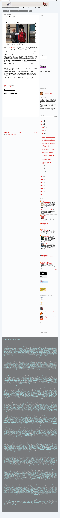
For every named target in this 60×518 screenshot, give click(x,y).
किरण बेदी (54, 381)
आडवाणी (30, 361)
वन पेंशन (53, 474)
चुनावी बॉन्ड (29, 397)
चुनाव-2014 (20, 396)
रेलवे (16, 471)
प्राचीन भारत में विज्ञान (54, 433)
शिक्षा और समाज (38, 485)
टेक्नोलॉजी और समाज (42, 404)
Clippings (38, 343)
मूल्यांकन (39, 458)
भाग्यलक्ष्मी (43, 443)
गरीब (24, 389)
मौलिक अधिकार (18, 461)
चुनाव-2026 (13, 397)
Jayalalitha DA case (10, 347)
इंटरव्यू (46, 365)
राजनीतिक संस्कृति (23, 465)
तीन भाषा (48, 409)
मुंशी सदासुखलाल (12, 458)
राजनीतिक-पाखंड (39, 465)
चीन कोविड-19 (35, 394)
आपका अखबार (32, 362)
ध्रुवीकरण (12, 416)
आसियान (7, 365)
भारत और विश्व (21, 444)
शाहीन (15, 485)
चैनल (38, 397)
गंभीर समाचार (20, 389)
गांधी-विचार (7, 390)
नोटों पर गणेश (18, 422)
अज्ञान (42, 350)
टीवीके (9, 404)
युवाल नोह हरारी (14, 462)
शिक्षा (29, 485)
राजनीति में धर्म (29, 464)
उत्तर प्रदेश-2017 (25, 369)
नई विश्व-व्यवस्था (19, 416)
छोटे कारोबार (48, 397)
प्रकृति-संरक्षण (26, 432)
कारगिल (27, 381)
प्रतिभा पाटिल (6, 433)
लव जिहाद (28, 472)
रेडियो (51, 470)
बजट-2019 (55, 436)
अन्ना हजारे (23, 352)
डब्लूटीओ (38, 406)
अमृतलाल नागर (20, 354)
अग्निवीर (15, 350)
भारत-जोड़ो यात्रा (25, 447)
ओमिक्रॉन (20, 377)
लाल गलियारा (34, 472)
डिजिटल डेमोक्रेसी (50, 406)
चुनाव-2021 (44, 396)
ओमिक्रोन (24, 377)
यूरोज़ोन (45, 462)
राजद (36, 463)
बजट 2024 (34, 436)
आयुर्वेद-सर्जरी (21, 363)
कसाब (19, 380)
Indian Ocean (5, 346)
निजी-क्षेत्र (48, 419)
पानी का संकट (23, 429)
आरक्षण (28, 363)
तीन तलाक (44, 409)
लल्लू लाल (24, 472)
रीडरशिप (26, 470)
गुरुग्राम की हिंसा (8, 391)
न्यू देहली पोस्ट (50, 422)
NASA (44, 347)
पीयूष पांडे (24, 430)
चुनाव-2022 (49, 396)
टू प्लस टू (13, 404)
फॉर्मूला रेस (46, 435)
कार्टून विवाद (33, 381)
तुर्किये (5, 410)
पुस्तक (4, 431)
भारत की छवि (38, 444)
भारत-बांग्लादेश (55, 447)
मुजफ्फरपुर (25, 457)
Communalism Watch (44, 255)
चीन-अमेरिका (39, 394)
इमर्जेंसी (39, 366)
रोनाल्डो (37, 471)
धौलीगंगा (9, 416)
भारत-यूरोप (20, 448)
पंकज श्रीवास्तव (23, 423)
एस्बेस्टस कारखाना (18, 376)
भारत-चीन (46, 446)
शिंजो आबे (47, 485)
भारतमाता (48, 448)
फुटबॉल (26, 435)
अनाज (11, 352)
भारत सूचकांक (41, 445)
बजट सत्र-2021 (42, 436)
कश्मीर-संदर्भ (50, 379)
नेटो (55, 420)
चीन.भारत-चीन (52, 394)
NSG (49, 347)
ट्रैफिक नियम (18, 406)
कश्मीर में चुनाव (36, 379)
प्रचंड (29, 432)
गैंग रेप (42, 391)
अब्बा (18, 353)
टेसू (55, 404)
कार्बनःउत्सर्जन (37, 381)
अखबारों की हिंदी (54, 349)
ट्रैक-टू (11, 406)
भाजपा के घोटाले (50, 443)
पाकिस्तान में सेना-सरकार (14, 428)
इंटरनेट (27, 365)
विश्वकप (50, 479)
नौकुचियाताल (33, 422)
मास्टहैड (11, 456)
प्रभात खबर (28, 433)
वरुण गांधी (8, 475)
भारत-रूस (24, 448)
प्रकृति (22, 432)
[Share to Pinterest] (13, 85)
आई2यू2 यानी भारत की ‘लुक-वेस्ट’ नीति (47, 145)
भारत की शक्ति (48, 444)
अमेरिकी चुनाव (41, 355)
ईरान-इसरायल (39, 368)
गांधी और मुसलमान (46, 389)
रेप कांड (54, 470)
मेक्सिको (49, 458)
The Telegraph (21, 349)
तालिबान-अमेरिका (27, 409)
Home (20, 132)
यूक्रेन (23, 462)
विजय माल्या (52, 476)
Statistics (54, 348)
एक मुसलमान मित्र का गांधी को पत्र (46, 159)
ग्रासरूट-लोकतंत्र (35, 392)
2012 (42, 188)
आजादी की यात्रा (17, 361)
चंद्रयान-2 (36, 393)
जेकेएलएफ (29, 402)
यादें (41, 461)
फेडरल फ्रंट (36, 435)
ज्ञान (10, 403)
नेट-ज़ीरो (46, 420)
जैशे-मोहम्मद (44, 402)
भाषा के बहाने (43, 229)
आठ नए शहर (26, 361)
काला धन (44, 381)
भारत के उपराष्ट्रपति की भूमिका (46, 146)
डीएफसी (26, 407)
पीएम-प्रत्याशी (7, 430)
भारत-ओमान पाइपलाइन (36, 446)
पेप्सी (44, 431)
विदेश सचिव (42, 477)
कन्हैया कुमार (20, 378)
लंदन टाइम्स (8, 472)
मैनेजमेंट (15, 459)
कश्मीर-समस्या (55, 379)
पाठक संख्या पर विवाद (14, 429)
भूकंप (55, 450)
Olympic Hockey (53, 347)
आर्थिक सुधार (17, 364)
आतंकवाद (33, 361)
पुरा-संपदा (50, 430)
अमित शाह (12, 354)
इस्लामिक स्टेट (49, 367)
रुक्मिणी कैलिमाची (30, 470)
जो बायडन (54, 402)
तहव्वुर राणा (16, 409)
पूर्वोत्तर (22, 431)
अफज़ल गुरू (6, 353)
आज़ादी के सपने (22, 361)
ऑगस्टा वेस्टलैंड (35, 376)
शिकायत (24, 485)
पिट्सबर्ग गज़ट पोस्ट (53, 429)
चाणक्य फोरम (54, 393)
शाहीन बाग (18, 485)
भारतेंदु (27, 450)
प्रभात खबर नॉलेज (34, 433)
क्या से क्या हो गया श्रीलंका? (45, 148)
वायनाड (7, 476)
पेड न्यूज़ (41, 431)
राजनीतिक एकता (44, 464)
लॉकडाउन (27, 473)
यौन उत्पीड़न (7, 463)
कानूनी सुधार (18, 381)
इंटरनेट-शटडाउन (36, 365)
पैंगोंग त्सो (53, 431)
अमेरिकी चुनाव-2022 (53, 355)
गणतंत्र (53, 388)
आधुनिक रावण (21, 362)
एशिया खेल (33, 375)
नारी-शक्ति (23, 419)
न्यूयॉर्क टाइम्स (18, 423)
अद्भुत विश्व (45, 351)
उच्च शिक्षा (5, 369)
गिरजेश (28, 390)
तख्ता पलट (37, 408)
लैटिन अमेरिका (23, 473)
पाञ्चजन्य (7, 429)
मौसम (21, 461)
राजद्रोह (39, 463)
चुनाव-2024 (5, 397)
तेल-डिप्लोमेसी (17, 410)
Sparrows (50, 348)
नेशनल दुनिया (35, 421)
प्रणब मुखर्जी (39, 432)
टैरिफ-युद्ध (11, 405)
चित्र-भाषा (17, 394)
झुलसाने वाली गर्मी (12, 47)
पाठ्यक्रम (19, 429)
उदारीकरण (8, 370)
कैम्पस (56, 383)
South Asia (46, 348)
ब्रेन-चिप (17, 443)
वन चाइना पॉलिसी (44, 474)
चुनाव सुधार (16, 396)
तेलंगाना (21, 410)
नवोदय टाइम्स (16, 418)
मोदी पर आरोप (37, 460)
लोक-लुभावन (34, 473)
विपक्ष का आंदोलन (54, 478)
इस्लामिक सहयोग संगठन (43, 367)
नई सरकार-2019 (28, 416)
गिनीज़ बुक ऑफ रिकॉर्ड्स (23, 390)
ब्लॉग (22, 443)
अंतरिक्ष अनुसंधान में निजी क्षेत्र (16, 351)
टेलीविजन (50, 404)
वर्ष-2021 (23, 475)
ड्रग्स (24, 408)
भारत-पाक (33, 447)
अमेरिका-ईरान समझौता (17, 355)
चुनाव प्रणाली (50, 395)
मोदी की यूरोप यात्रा (23, 460)
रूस (37, 470)
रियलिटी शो (23, 470)
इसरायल (18, 367)
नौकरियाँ (30, 422)
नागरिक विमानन (36, 418)
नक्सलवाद (49, 416)
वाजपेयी (50, 475)
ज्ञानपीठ (13, 403)
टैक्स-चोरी (8, 405)
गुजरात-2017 (50, 390)
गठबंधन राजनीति (48, 388)
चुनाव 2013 (24, 395)
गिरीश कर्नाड (34, 390)
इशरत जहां (54, 366)
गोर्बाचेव (11, 392)
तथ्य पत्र (40, 408)
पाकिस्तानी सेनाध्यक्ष (42, 428)
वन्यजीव (5, 475)
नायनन (16, 419)
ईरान (21, 368)
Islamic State (51, 346)
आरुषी (34, 363)
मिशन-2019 (21, 456)
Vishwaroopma (33, 349)
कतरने (10, 378)
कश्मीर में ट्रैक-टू (41, 379)
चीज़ (23, 394)
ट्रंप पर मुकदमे (46, 405)
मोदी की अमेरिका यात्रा (17, 460)
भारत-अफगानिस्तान (53, 445)
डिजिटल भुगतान (55, 406)
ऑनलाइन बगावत (44, 376)
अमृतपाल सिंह (16, 354)
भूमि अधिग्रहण (14, 451)
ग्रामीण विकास (26, 392)
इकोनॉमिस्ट (12, 365)
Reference (20, 348)
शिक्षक (27, 485)
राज (34, 463)
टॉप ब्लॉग (15, 405)
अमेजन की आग (25, 354)
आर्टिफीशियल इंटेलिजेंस (41, 363)
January (43, 173)
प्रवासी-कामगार (40, 433)
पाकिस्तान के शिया (42, 427)
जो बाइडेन (51, 402)
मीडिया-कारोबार (5, 457)
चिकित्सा (8, 394)
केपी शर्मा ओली (38, 383)
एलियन (27, 375)
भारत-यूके (13, 448)
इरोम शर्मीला (47, 366)
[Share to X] (11, 85)
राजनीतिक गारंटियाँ (49, 464)
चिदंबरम (21, 394)
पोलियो (20, 432)
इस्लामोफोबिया (53, 367)
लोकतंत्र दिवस (49, 473)
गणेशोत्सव (17, 389)
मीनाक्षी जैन (15, 457)
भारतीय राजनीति (42, 449)
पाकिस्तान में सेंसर (20, 428)
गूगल (21, 391)
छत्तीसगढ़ (41, 397)
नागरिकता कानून (44, 418)
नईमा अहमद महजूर (34, 416)
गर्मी (6, 86)
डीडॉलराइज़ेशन (34, 407)
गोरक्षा (8, 392)
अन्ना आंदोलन (19, 352)
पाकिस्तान (22, 427)
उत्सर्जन (51, 369)
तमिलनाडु (48, 408)
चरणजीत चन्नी (50, 393)
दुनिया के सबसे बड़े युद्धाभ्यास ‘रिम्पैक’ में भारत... (48, 149)
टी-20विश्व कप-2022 (43, 403)
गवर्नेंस (40, 389)
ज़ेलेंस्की (41, 402)
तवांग (9, 409)
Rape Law (16, 348)
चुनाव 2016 (32, 395)
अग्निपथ (13, 350)
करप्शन (51, 378)
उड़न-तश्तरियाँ (9, 369)
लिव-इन (51, 472)
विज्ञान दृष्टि (16, 477)
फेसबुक (42, 435)
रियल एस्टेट (19, 470)
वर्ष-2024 (26, 475)
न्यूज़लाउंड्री (9, 423)
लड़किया (56, 471)
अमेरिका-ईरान (11, 355)
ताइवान (19, 409)
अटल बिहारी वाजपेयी (46, 350)
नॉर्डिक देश (54, 421)
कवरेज (15, 379)
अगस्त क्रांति (5, 350)
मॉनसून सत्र (21, 459)
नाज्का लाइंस (54, 418)
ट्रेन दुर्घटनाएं (8, 406)
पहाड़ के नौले (14, 427)
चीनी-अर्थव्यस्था (12, 395)
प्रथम (12, 433)
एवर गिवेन (30, 375)
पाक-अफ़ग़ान (18, 427)
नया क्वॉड (12, 417)
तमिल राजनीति (44, 408)
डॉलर (11, 408)
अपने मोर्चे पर (43, 201)
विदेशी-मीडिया (15, 478)
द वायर (41, 410)
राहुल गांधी (53, 469)
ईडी (9, 368)
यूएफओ (20, 462)
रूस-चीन (41, 470)
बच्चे (19, 436)
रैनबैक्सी (23, 471)
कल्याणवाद (13, 379)
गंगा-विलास (28, 388)
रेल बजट (7, 471)
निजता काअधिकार (37, 419)
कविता (18, 379)
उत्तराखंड (48, 369)
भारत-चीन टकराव (52, 446)
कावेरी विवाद (48, 381)
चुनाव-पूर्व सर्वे (18, 397)
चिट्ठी (10, 394)
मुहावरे (33, 458)
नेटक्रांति (52, 420)
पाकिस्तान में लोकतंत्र (7, 428)
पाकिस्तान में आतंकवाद (47, 427)
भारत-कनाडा (42, 446)
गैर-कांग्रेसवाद (45, 391)
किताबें (51, 381)
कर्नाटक (5, 379)
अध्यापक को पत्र (5, 352)
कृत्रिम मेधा (42, 382)
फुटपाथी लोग (22, 435)
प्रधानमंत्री (19, 433)
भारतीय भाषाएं (19, 449)
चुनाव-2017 (24, 396)
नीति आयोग (25, 420)
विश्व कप (24, 479)
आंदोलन (18, 362)
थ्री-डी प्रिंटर (38, 410)
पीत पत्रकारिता (17, 430)
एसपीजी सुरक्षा (54, 375)
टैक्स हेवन (5, 405)
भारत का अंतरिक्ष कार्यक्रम (28, 444)
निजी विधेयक (44, 419)
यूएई (17, 462)
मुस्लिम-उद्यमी (27, 458)
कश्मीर (21, 379)
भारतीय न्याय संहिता (14, 449)
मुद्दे (27, 457)
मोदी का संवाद (12, 460)
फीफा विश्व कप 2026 (17, 435)
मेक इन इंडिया (45, 458)
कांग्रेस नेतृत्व (44, 380)
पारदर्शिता (31, 429)
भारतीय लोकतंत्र (48, 449)
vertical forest (28, 349)
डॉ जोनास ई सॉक (7, 408)
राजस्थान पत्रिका (53, 465)
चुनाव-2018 (29, 396)
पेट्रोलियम (38, 431)
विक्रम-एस (39, 476)
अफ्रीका (16, 353)
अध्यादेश (55, 351)
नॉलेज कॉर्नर (5, 422)
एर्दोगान (20, 375)
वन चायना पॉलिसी (49, 474)
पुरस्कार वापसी (46, 430)
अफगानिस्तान (49, 352)
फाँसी (47, 434)
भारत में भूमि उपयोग (23, 445)
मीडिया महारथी (54, 456)
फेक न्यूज (29, 435)
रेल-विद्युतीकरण (10, 471)
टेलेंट (53, 404)
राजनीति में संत (39, 464)
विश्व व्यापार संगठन (39, 479)
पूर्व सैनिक (16, 431)
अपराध (28, 352)
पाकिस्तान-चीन (25, 428)
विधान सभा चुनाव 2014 (24, 478)
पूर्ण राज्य (13, 431)
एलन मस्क (23, 375)
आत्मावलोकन (5, 362)
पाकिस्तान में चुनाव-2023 (54, 427)
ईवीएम (52, 368)
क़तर (7, 378)
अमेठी (28, 354)
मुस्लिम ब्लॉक (19, 458)
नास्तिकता (28, 419)
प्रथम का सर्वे (15, 433)
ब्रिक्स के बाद (7, 443)
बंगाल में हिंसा (15, 436)
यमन (26, 461)
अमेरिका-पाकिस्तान (27, 355)
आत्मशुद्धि (52, 361)
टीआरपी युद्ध (48, 403)
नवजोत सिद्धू (53, 417)
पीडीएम (13, 430)
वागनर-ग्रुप (46, 475)
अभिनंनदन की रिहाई (41, 353)
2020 (42, 176)
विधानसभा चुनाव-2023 (38, 478)
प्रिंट (4, 434)
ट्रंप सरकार (51, 405)
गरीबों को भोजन (30, 389)
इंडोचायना (5, 366)
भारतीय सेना (10, 450)
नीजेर (19, 420)
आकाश (4, 361)
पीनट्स (21, 430)
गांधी (42, 389)
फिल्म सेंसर (7, 435)
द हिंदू (44, 410)
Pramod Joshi (46, 92)
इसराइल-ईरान (9, 367)
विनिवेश (49, 478)
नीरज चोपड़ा (37, 420)
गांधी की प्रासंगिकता (52, 389)
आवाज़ (37, 364)
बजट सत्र (38, 436)
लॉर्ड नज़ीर (31, 473)
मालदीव (5, 456)
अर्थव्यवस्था (48, 357)
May (43, 167)
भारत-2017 (48, 445)
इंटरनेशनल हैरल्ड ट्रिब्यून (41, 365)
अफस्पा (13, 353)
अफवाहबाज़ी (9, 353)
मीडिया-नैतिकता (10, 457)
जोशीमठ (7, 403)
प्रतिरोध (9, 433)
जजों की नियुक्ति (53, 397)
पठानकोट (48, 423)
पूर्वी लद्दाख (19, 431)
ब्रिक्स (4, 443)
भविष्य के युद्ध (36, 443)
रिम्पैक (16, 470)
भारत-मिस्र (6, 448)
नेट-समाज (49, 420)
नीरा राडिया (40, 420)
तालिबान (22, 409)
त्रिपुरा (29, 410)
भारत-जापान (15, 447)
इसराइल (5, 367)
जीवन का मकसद (15, 402)
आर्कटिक (37, 363)
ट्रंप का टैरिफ (29, 405)
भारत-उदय (26, 446)
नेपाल (9, 421)
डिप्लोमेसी (10, 407)
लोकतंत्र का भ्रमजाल (43, 473)
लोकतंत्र (38, 473)
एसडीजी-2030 (49, 375)
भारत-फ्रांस (50, 447)
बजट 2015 (30, 436)
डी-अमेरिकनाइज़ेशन (19, 407)
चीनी (56, 394)
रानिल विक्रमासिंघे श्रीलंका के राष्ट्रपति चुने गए (48, 140)
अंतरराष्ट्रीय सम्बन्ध (6, 351)
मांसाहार (8, 456)
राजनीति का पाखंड (10, 464)
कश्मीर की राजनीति (26, 379)
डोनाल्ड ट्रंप (14, 408)
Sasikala (36, 348)
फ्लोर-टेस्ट (9, 436)
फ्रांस (52, 435)
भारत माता (5, 445)
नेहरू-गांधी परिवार (46, 421)
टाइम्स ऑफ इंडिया (30, 403)
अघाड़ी (21, 350)
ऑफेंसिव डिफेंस (5, 377)
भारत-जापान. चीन (20, 447)
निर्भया (12, 420)
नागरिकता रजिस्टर (50, 418)
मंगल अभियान (31, 451)
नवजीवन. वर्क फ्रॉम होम (48, 417)
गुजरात (46, 390)
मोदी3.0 (56, 460)
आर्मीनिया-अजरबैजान (32, 364)
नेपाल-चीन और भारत (18, 421)
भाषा (33, 450)
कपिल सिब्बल (27, 378)
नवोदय (12, 418)
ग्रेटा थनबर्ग (46, 392)
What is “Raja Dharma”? (44, 224)
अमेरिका (31, 354)
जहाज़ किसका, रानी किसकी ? (48, 243)
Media (32, 347)
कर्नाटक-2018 (9, 379)
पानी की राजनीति (27, 429)
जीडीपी (11, 402)
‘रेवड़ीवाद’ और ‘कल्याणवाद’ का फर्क (46, 136)
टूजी (15, 404)
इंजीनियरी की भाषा (23, 365)
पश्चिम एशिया (40, 425)
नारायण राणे (19, 419)
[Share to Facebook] (12, 85)
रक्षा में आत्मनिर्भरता (18, 463)
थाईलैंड (31, 410)
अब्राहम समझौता (31, 353)
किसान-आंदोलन (23, 382)
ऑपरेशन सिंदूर (53, 376)
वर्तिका (17, 475)
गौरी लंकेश (16, 392)
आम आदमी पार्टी (52, 362)
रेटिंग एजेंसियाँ (48, 470)
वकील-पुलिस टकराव (33, 474)
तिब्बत (35, 409)
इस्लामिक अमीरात (33, 367)
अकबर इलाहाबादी (41, 349)
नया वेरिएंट (18, 417)
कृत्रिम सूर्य (45, 382)
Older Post (35, 132)
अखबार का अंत (49, 349)
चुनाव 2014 (28, 395)
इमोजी (41, 366)
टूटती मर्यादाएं (18, 404)
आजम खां (7, 361)
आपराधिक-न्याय (39, 362)
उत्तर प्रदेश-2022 (31, 369)
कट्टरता (51, 377)
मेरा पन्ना (30, 10)
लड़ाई (5, 472)
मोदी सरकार (41, 460)
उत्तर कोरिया (16, 369)
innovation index (36, 346)
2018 (42, 179)
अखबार (45, 349)
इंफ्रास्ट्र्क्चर (26, 366)
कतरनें (13, 378)
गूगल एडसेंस (25, 391)
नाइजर (28, 418)
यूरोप (13, 86)
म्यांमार (24, 461)
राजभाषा (42, 465)
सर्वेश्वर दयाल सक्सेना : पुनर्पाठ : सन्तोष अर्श (46, 209)
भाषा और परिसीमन (38, 450)
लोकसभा (13, 474)
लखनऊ (53, 471)
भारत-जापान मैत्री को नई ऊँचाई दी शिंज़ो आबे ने (48, 155)
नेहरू (42, 421)
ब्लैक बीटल (20, 443)
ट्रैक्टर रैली (15, 406)
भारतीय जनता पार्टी (8, 449)
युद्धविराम (54, 461)
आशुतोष (49, 364)
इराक (44, 366)
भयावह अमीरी (30, 443)
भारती (50, 448)
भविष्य (33, 443)
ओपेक (14, 377)
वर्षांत (37, 475)
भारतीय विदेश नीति (6, 450)
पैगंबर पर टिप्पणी (49, 431)
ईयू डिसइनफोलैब (15, 368)
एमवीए (4, 375)
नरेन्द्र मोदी (37, 417)
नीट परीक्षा (22, 420)
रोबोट (39, 471)
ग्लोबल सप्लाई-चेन (13, 393)
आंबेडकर (43, 362)
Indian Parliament (10, 346)
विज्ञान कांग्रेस (12, 477)
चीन (25, 394)
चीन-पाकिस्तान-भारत (47, 394)
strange (9, 349)
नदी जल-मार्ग (55, 416)
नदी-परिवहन (5, 417)
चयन (43, 393)
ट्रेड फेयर (5, 406)
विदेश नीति (38, 477)
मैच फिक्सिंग (12, 459)
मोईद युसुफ (39, 459)
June (43, 165)
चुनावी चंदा (25, 397)
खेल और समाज (12, 388)
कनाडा (17, 378)
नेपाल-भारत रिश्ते (25, 421)
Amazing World (51, 342)
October (43, 130)
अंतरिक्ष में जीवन (32, 351)
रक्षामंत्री (26, 463)
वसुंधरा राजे (43, 475)
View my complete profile (47, 93)
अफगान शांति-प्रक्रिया (39, 352)
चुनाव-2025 (10, 397)
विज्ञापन (24, 477)
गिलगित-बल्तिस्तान (39, 390)
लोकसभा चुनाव (21, 474)
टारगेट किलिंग (37, 403)
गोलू (13, 392)
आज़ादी (13, 361)
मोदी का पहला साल (52, 459)
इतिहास (7, 366)
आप (28, 362)
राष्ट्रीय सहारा (16, 469)
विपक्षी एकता (9, 479)
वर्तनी (11, 475)
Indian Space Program (22, 346)
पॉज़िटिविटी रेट (7, 432)
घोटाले (29, 393)
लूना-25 (7, 473)
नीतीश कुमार (32, 420)
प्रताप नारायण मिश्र (49, 432)
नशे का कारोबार (24, 418)
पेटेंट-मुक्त (32, 431)
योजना (50, 462)
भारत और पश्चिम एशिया (16, 444)
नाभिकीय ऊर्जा (9, 419)
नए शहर (38, 416)
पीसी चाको (30, 430)
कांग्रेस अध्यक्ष (30, 380)
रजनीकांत (29, 463)
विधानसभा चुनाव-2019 (31, 478)
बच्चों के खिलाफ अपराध (23, 436)
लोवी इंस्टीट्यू (25, 474)
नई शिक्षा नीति (23, 416)
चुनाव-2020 (40, 396)
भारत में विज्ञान (28, 445)
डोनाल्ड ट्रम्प (18, 408)
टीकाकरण (5, 404)
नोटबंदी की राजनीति (13, 422)
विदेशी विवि (11, 478)
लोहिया (29, 474)
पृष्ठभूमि (26, 431)
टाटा (34, 403)
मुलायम (49, 457)
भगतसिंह (27, 443)
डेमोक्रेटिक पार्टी (52, 407)
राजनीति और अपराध (51, 463)
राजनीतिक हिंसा (28, 465)
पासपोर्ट (49, 429)
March (43, 170)
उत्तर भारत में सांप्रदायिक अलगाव (38, 369)
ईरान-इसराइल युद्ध (35, 368)
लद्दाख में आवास (15, 472)
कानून (15, 381)
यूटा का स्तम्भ (31, 462)
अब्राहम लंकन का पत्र (25, 353)
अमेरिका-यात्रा (32, 355)
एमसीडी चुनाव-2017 (8, 375)
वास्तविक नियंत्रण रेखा (17, 476)
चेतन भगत (35, 397)
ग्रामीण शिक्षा (30, 392)
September (44, 131)
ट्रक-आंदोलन (21, 405)
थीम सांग (34, 410)
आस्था (9, 365)
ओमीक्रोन (27, 377)
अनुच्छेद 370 (15, 352)
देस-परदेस (9, 415)
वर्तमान (13, 475)
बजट (27, 436)
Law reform (24, 347)
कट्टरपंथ (54, 377)
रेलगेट (14, 471)
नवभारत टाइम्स (5, 418)
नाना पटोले (5, 419)
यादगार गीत (26, 10)
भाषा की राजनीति (48, 450)
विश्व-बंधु (43, 479)
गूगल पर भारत (33, 391)
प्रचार (31, 432)
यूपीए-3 (42, 462)
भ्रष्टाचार (24, 451)
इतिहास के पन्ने (11, 366)
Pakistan (5, 348)
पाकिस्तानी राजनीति (30, 428)
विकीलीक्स (30, 476)
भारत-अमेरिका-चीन (18, 446)
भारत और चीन (10, 444)
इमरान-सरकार (35, 366)
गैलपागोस (55, 391)
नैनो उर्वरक (51, 421)
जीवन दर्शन (20, 402)
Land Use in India (19, 347)
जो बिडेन (4, 403)
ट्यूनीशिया (18, 405)
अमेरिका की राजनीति (53, 354)
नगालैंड (52, 416)
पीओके (10, 430)
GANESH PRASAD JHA (45, 262)
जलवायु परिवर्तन (10, 86)
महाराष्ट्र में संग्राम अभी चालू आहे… (46, 162)
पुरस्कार (43, 430)
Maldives (28, 347)
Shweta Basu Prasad (41, 348)
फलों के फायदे (44, 434)
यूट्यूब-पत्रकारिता (36, 462)
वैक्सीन (23, 481)
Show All (55, 269)
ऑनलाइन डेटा (39, 376)
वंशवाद (39, 475)
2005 (42, 194)
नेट (43, 420)
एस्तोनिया (14, 376)
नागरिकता (40, 418)
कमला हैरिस (31, 378)
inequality (27, 346)
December (44, 127)
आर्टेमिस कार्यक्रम (47, 363)
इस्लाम (29, 367)
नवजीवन (42, 417)
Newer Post (6, 132)
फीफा (13, 435)
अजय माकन (28, 350)
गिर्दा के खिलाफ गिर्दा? (47, 202)
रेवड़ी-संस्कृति (19, 471)
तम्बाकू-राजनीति (52, 408)
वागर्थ (41, 250)
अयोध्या (50, 356)
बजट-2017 (46, 436)
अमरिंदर (8, 354)
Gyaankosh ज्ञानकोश (44, 235)
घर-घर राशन (26, 393)
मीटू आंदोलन (36, 456)
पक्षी (26, 423)
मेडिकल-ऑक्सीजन (53, 458)
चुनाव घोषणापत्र (46, 395)
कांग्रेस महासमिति (49, 380)
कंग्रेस (48, 377)
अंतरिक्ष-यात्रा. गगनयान (38, 351)
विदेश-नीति (47, 477)
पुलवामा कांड (53, 430)
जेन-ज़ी (38, 402)
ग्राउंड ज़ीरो (22, 392)
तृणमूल (10, 410)
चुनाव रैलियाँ (8, 396)
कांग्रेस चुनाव (39, 380)
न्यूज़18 (5, 423)
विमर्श (16, 479)
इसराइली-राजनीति (14, 367)
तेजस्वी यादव (13, 410)
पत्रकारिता (55, 423)
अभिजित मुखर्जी (35, 353)
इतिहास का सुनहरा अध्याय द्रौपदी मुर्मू (47, 139)
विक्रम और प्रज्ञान (34, 476)
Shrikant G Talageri (44, 223)
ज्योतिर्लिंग (16, 403)
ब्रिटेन (11, 443)
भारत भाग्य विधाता (54, 444)
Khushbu (15, 347)
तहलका (12, 409)
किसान (13, 382)
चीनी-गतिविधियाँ (17, 395)
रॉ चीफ (27, 471)
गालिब (10, 390)
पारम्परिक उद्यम (35, 429)
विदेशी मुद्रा (7, 478)
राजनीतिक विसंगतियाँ (17, 465)
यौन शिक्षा (11, 463)
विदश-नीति (32, 477)
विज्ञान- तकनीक (20, 477)
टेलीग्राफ (47, 404)
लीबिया (53, 472)
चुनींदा (32, 397)
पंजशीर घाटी (32, 423)
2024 (42, 123)
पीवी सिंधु (27, 430)
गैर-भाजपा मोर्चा (50, 391)
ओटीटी (12, 377)
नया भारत (15, 417)
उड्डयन (13, 369)
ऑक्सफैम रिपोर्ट (31, 376)
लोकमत (5, 474)
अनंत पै (9, 352)
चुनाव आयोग (37, 395)
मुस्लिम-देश (31, 458)
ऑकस (22, 376)
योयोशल (4, 463)
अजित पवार (35, 350)
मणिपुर (41, 451)
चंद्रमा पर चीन (32, 393)
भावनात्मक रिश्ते (30, 450)
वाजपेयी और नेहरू (54, 475)
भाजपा (46, 443)
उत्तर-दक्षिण (44, 369)
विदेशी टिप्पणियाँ (52, 477)
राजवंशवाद (46, 465)
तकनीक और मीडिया (32, 408)
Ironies (48, 346)
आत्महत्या (56, 361)
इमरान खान (30, 366)
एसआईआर (46, 375)
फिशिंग (10, 435)
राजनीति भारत (14, 464)
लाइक (31, 472)
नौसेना (36, 422)
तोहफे (23, 410)
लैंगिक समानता (19, 473)
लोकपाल (55, 473)
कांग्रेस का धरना (35, 380)
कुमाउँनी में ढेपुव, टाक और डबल (45, 230)
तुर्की (7, 410)
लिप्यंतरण (48, 472)
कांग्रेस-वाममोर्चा (6, 381)
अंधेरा (52, 351)
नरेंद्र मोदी (33, 417)
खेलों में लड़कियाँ (22, 388)
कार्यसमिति (41, 381)
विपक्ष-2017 (5, 479)
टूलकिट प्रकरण (23, 404)
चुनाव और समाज (41, 395)
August (43, 133)
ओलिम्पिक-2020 (38, 377)
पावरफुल (47, 429)
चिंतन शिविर (13, 394)
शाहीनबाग (21, 485)
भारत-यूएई (10, 448)
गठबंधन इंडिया (42, 388)
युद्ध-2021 (51, 461)
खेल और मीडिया (7, 388)
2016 (42, 182)
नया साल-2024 (26, 417)
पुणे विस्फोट (34, 430)
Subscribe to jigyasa (43, 334)
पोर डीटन (14, 432)
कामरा (24, 381)
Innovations (41, 346)
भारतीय (53, 448)
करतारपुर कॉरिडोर (44, 378)
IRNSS (45, 346)
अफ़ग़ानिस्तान (55, 352)
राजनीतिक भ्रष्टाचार (11, 465)
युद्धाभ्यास (4, 462)
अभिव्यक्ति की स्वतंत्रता (50, 353)
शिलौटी (52, 485)
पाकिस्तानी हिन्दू (47, 428)
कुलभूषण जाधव (37, 382)
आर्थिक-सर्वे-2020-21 (26, 364)
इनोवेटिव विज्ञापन (19, 366)
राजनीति (45, 463)
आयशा (18, 363)
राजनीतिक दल (54, 464)
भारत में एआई (8, 445)
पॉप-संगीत (11, 432)
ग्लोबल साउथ (17, 393)
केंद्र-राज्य (24, 383)
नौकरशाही (26, 422)
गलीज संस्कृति (36, 389)
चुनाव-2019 (35, 396)
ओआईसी (9, 377)
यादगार (39, 461)
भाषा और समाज (43, 450)
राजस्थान (49, 465)
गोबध (6, 392)
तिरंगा (41, 409)
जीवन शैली (23, 402)
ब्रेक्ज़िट (14, 443)
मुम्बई (46, 457)
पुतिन (37, 430)
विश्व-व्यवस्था (46, 479)
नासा (25, 419)
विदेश (35, 477)
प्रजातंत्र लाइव (35, 432)
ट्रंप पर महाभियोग (42, 405)
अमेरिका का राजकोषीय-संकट (46, 354)
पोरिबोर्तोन (17, 432)
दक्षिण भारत (7, 411)
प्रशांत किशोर (44, 433)
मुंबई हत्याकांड (43, 457)
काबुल (22, 381)
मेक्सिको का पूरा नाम (47, 236)
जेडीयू (36, 402)
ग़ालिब (12, 390)
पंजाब (39, 423)
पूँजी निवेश (10, 431)
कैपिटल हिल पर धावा (52, 383)
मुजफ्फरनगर (21, 457)
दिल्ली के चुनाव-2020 (48, 411)
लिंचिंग (45, 472)
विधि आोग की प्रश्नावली (45, 478)
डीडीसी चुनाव (29, 407)
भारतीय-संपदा (23, 450)
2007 (42, 192)
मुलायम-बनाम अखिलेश (53, 457)
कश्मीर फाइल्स (31, 379)
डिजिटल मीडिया (6, 407)
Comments (43, 58)
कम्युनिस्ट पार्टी (38, 378)
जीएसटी (8, 402)
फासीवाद (50, 434)
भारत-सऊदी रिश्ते (43, 448)
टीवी (7, 404)
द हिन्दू (46, 410)
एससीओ (5, 376)
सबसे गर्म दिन (22, 53)
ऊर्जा (54, 370)
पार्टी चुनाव (43, 429)
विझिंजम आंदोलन (28, 477)
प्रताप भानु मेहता (55, 432)
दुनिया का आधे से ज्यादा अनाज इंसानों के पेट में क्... (48, 160)
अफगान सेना (44, 352)
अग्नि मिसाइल (9, 350)
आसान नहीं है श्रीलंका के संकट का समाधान (47, 152)
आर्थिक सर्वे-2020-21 (7, 364)
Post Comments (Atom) (12, 134)
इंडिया (55, 365)
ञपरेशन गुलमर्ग (23, 403)
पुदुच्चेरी (40, 430)
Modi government (36, 347)
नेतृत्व (7, 421)
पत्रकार (51, 423)
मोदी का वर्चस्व (8, 460)
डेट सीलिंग (38, 407)
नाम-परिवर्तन (13, 419)
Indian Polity (15, 346)
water (37, 349)
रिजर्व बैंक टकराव (5, 470)
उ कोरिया (55, 368)
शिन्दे (50, 485)
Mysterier (41, 347)
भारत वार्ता (36, 445)
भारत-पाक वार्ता (38, 447)
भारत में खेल (12, 445)
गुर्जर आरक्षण (13, 391)
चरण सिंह (46, 393)
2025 (42, 121)
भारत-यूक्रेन (16, 448)
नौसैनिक (39, 422)
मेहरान (6, 459)
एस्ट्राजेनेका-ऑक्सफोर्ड (9, 376)
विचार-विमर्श (48, 476)
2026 (42, 120)
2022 (42, 126)
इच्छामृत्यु (16, 365)
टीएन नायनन (51, 403)
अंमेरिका (35, 354)
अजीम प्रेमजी (39, 350)
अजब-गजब (24, 350)
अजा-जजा (32, 350)
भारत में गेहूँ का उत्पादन (17, 445)
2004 (42, 195)
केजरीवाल (55, 382)
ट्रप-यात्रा (54, 405)
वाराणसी (13, 476)
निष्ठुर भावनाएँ (16, 420)
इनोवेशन (23, 366)
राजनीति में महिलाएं (34, 464)
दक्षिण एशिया (50, 410)
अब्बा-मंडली (21, 353)
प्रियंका (7, 434)
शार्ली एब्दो (8, 485)
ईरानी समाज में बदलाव (48, 368)
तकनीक (28, 408)
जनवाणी (40, 398)
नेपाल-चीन (13, 421)
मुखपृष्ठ (4, 10)
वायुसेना (10, 476)
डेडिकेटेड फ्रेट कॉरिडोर (46, 407)
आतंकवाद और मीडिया (39, 361)
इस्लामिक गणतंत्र (38, 367)
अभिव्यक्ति (45, 353)
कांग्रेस (24, 380)
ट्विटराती (28, 406)
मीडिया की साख (45, 456)
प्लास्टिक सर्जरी (18, 434)
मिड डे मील (14, 456)
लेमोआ (15, 473)
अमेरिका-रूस (37, 355)
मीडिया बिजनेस (49, 456)
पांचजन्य (51, 428)
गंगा (25, 388)
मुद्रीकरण (36, 457)
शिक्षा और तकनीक (34, 485)
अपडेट (26, 352)
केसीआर (45, 383)
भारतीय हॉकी (15, 450)
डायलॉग (41, 406)
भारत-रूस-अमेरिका (29, 448)
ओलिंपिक (31, 377)
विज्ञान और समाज (7, 477)
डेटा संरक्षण (41, 407)
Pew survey (9, 348)
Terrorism (16, 349)
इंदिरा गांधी (15, 366)
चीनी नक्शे (5, 395)
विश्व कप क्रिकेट (33, 479)
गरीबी (26, 389)
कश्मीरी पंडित (15, 380)
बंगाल (12, 436)
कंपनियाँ (24, 378)
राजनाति (42, 463)
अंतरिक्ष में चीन (27, 351)
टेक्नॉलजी (35, 404)
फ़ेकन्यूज (33, 435)
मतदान (48, 451)
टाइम (26, 403)
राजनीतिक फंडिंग (5, 465)
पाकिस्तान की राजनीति (29, 427)
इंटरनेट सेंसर (31, 365)
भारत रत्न (33, 445)
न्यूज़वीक (12, 423)
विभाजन (13, 479)
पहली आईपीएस (10, 427)
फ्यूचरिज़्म (49, 435)
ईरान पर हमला (30, 368)
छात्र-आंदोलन (44, 397)
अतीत (42, 351)
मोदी (42, 459)
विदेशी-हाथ (19, 478)
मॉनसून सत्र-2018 (31, 459)
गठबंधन (38, 388)
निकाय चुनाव (32, 419)
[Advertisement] (21, 124)
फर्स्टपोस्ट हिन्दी (27, 434)
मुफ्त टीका (40, 457)
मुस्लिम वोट (23, 458)
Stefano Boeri (5, 349)
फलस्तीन (32, 434)
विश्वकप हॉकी (54, 479)
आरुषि (31, 363)
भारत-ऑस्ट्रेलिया (31, 446)
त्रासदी (26, 410)
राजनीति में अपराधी (19, 464)
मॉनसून (18, 459)
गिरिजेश (31, 390)
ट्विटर (25, 406)
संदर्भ (22, 10)
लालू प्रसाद (38, 472)
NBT (46, 347)
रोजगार (34, 471)
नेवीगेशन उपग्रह (30, 421)
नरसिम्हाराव (30, 417)
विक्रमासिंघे (42, 476)
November (44, 128)
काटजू (13, 381)
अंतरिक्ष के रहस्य (23, 351)
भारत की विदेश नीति (43, 444)
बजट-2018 (50, 436)
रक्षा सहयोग (22, 463)
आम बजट (12, 363)
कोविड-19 (17, 385)
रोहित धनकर (49, 471)
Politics (13, 348)
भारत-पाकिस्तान (44, 447)
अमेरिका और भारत (39, 354)
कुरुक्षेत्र (34, 382)
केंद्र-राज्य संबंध (28, 383)
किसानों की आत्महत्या (29, 382)
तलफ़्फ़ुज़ (7, 409)
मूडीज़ (36, 458)
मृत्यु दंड (42, 458)
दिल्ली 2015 (38, 411)
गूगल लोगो (37, 391)
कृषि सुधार (49, 382)
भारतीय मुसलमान (37, 449)
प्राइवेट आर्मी (49, 433)
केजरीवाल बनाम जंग (7, 383)
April (43, 168)
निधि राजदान (51, 419)
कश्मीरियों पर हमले (7, 380)
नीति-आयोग (29, 420)
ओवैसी (42, 377)
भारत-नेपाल (30, 447)
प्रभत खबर (23, 433)
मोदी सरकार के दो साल (47, 460)
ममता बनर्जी (47, 452)
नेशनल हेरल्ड (39, 421)
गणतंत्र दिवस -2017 (8, 389)
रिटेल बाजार (12, 470)
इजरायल (19, 365)
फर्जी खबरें (22, 434)
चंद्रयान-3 (40, 393)
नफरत (9, 417)
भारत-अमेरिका (5, 446)
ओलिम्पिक (34, 377)
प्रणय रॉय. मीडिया (44, 432)
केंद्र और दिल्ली (20, 383)
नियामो (10, 420)
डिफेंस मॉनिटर (14, 407)
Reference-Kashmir (25, 348)
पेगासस (28, 431)
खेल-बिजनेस (17, 388)
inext (30, 346)
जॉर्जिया (48, 402)
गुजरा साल (43, 390)
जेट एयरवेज (33, 402)
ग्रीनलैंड (43, 392)
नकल (40, 416)
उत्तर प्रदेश (20, 369)
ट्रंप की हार (37, 405)
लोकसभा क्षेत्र (17, 474)
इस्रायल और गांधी (25, 367)
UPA (24, 349)
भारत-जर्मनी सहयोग (10, 447)
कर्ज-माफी (54, 378)
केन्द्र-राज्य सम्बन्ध (34, 383)
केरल (41, 383)
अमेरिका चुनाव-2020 (6, 355)
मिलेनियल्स (17, 456)
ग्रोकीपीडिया (49, 392)
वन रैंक (56, 474)
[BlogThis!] (10, 85)
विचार (45, 476)
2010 (42, 191)
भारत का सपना (34, 444)
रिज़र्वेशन (9, 470)
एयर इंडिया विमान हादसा (15, 375)
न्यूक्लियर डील (55, 422)
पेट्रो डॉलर (35, 431)
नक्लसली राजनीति (44, 416)
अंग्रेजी (18, 350)
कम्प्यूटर (35, 378)
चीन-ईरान (43, 394)
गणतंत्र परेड (13, 389)
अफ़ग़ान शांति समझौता (33, 352)
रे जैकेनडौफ (44, 470)
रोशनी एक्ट (46, 471)
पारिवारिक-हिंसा (39, 429)
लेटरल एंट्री (12, 473)
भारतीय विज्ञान (54, 449)
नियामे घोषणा (7, 420)
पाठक (10, 429)
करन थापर (48, 378)
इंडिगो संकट (51, 365)
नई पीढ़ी (15, 416)
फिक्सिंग (53, 434)
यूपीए (39, 462)
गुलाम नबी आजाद (18, 391)
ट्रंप (24, 405)
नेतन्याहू (4, 421)
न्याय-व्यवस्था (42, 422)
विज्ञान (56, 476)
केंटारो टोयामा (11, 383)
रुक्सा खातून (34, 470)
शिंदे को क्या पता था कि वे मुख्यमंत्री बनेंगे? (47, 163)
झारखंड (19, 403)
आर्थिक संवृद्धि (12, 364)
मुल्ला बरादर (5, 458)
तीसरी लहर (55, 409)
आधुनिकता (25, 362)
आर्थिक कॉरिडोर (52, 363)
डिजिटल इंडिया (44, 406)
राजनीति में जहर (24, 464)
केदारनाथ (16, 383)
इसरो (21, 367)
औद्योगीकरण (45, 377)
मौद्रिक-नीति (13, 461)
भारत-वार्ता (39, 448)
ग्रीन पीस (39, 392)
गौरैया (19, 392)
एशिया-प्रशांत (42, 375)
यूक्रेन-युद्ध (27, 462)
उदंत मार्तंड (54, 369)
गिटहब (19, 390)
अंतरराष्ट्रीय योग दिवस (53, 350)
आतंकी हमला (44, 361)
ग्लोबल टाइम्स (7, 393)
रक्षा (13, 463)
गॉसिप (4, 392)
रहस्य (31, 463)
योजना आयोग (53, 462)
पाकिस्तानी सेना (36, 428)
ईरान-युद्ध (44, 368)
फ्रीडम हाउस (5, 436)
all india (43, 282)
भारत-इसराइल (22, 446)
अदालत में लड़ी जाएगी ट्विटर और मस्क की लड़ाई (48, 143)
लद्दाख (11, 472)
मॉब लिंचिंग (36, 459)
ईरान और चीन (25, 368)
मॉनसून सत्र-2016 (26, 459)
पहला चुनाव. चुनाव (6, 427)
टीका (55, 403)
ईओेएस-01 (7, 368)
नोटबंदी (9, 422)
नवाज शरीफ (9, 418)
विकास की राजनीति (25, 476)
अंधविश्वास (49, 351)
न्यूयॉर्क (15, 423)
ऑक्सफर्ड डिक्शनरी (26, 376)
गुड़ (53, 390)
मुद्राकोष (30, 457)
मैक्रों (8, 459)
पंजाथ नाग (36, 423)
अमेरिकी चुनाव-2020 (47, 355)
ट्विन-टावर (31, 406)
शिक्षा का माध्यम (43, 485)
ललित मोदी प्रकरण (20, 472)
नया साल (22, 417)
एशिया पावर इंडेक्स (38, 375)
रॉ (25, 471)
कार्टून (30, 381)
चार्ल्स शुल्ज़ (5, 394)
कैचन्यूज (47, 383)
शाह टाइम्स (12, 485)
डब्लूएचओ (35, 406)
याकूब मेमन (29, 461)
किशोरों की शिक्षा (10, 382)
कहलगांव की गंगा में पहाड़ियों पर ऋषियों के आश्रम (47, 263)
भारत (6, 444)
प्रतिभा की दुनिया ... (44, 215)
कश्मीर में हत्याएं (45, 379)
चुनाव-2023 (53, 396)
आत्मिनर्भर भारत (10, 362)
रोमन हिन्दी (42, 471)
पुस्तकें (7, 431)
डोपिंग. (22, 408)
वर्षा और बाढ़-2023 (33, 475)
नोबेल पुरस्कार (22, 422)
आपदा (35, 362)
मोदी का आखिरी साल (46, 459)
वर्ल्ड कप (19, 475)
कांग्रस (21, 380)
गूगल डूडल (29, 391)
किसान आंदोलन (18, 382)
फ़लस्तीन (36, 434)
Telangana (12, 349)
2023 (42, 124)
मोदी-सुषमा (52, 460)
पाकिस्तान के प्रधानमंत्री (36, 427)
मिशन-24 (24, 456)
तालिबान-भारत (31, 409)
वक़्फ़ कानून (40, 474)
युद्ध (43, 461)
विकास (21, 476)
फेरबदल (39, 435)
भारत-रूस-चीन (34, 448)
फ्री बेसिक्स (55, 435)
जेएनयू (26, 402)
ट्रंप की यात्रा (33, 405)
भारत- (45, 445)
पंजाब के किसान (44, 423)
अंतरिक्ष (11, 351)
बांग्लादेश (13, 438)
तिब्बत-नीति (38, 409)
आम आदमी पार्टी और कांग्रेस (7, 363)
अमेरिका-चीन (22, 355)
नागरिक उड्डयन (31, 418)
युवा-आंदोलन (9, 462)
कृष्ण (52, 382)
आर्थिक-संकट (21, 364)
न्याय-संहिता (47, 422)
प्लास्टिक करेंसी (13, 434)
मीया (18, 457)
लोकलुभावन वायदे (9, 474)
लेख (15, 10)
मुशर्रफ (8, 458)
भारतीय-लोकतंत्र (19, 450)
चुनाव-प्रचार (22, 397)
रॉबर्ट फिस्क (30, 471)
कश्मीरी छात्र (11, 380)
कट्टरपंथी (5, 378)
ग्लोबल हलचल (21, 393)
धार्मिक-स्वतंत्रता (5, 416)
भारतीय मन (32, 449)
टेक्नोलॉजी (38, 404)
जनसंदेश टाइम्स (49, 398)
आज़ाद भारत (11, 10)
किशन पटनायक (5, 382)
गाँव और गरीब (15, 390)
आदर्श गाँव (15, 362)
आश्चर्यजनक (52, 364)
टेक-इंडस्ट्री (27, 404)
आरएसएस (25, 363)
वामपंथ (4, 476)
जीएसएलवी (5, 402)
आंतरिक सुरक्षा (48, 361)
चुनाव (20, 395)
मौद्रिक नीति (9, 461)
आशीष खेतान (41, 364)
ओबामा (17, 377)
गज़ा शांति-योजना (34, 388)
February (43, 171)
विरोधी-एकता (19, 479)
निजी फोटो (41, 419)
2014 (42, 185)
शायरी (5, 485)
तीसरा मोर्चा (51, 409)
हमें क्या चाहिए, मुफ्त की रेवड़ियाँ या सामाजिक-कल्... (48, 137)
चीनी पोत (9, 395)
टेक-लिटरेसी (31, 404)
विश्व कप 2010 (28, 479)
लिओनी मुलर (41, 472)
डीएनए (23, 407)
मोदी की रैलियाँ (28, 460)
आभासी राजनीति (47, 362)
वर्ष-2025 (29, 475)
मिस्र (33, 456)
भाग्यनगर (40, 443)
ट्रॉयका (22, 406)
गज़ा (30, 388)
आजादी (10, 361)
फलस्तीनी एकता (39, 434)
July (42, 134)
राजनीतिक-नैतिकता (34, 465)
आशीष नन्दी (45, 364)
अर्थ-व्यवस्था (40, 357)
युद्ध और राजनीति (47, 461)
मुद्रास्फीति (33, 457)
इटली (48, 365)
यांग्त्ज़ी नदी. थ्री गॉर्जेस (34, 461)
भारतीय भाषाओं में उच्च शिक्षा (26, 449)
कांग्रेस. (10, 381)
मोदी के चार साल (33, 460)
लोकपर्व (52, 473)
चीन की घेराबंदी (30, 394)
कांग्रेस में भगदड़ (54, 380)
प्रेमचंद (10, 434)
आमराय (15, 363)
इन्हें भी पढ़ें (19, 10)
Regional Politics (31, 348)
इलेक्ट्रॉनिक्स (50, 366)
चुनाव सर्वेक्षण (12, 396)
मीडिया (8, 10)
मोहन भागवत (5, 461)
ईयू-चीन (19, 368)
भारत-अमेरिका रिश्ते (11, 446)
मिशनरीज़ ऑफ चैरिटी (29, 456)
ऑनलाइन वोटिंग (49, 376)
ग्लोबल (53, 392)
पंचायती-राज (29, 423)
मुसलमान (16, 458)
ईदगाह (12, 368)
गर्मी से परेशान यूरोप (44, 142)
